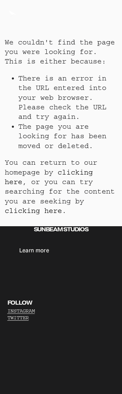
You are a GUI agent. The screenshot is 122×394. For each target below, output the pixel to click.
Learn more (34, 250)
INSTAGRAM (21, 311)
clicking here (33, 211)
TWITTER (18, 318)
